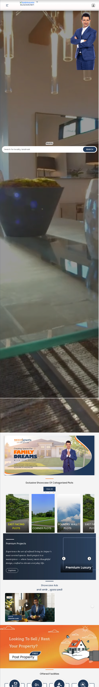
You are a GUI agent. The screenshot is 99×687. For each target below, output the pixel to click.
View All (49, 489)
